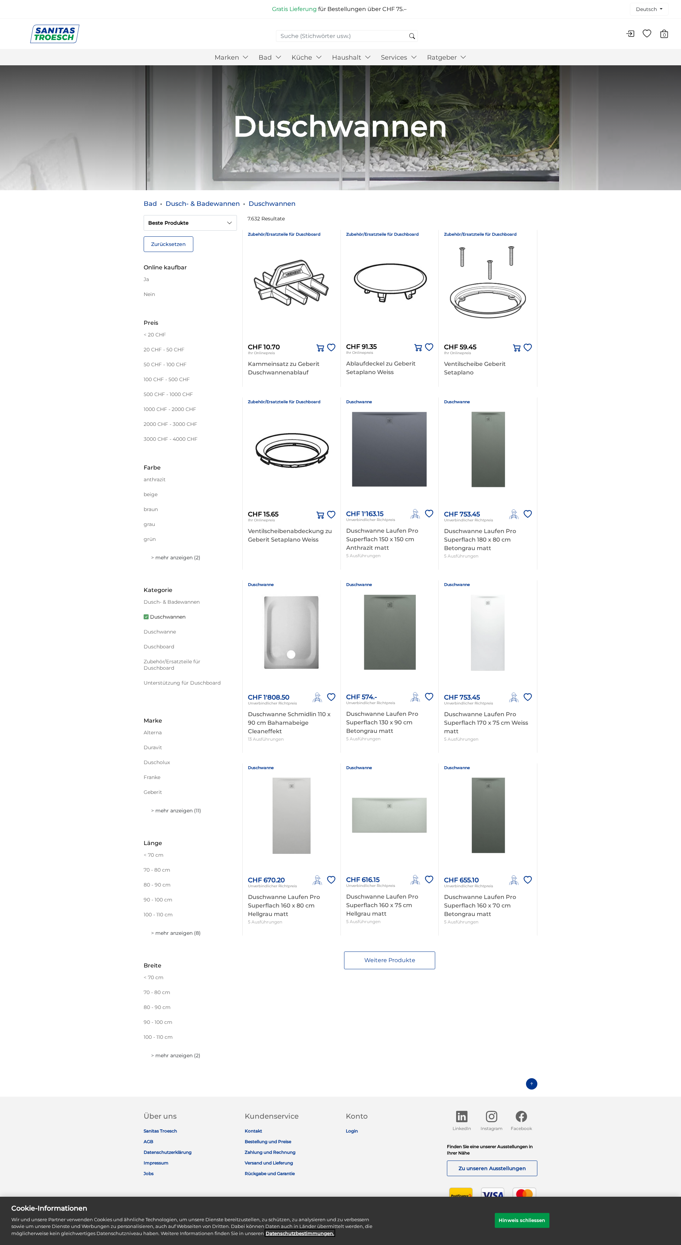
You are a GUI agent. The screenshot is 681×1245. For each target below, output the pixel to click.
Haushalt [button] (347, 57)
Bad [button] (266, 57)
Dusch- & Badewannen (203, 204)
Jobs (149, 1173)
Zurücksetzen (168, 244)
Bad (150, 204)
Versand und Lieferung (269, 1163)
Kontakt (253, 1131)
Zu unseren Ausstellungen (492, 1168)
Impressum (156, 1163)
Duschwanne (359, 401)
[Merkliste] (647, 34)
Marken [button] (228, 57)
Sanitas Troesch (160, 1131)
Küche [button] (303, 57)
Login (352, 1131)
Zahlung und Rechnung (270, 1152)
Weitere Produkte (389, 960)
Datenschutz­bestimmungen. (300, 1233)
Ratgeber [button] (443, 57)
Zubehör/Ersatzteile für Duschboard (284, 234)
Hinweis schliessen (522, 1220)
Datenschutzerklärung (168, 1152)
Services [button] (395, 57)
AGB (148, 1141)
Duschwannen (272, 204)
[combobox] (347, 36)
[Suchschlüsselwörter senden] (412, 36)
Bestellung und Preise (268, 1141)
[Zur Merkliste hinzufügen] (330, 348)
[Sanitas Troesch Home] (54, 33)
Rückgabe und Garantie (270, 1173)
